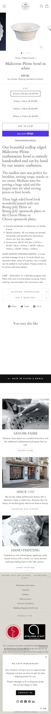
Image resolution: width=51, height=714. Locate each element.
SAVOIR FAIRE (25, 450)
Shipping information (25, 292)
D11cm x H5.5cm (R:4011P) (25, 93)
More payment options (25, 140)
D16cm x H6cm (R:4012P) (26, 101)
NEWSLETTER (25, 616)
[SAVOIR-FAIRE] (25, 414)
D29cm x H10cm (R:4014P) (25, 116)
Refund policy (25, 599)
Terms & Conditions (25, 603)
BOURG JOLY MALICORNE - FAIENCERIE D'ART (24, 576)
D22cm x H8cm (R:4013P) (25, 108)
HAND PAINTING (25, 567)
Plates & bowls (28, 58)
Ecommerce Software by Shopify (25, 712)
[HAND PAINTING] (25, 531)
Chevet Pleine (17, 215)
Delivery (25, 594)
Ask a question (25, 298)
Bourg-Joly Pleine (14, 207)
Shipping (21, 79)
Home (17, 58)
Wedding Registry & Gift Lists (25, 608)
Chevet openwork (14, 219)
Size (25, 88)
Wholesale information (25, 585)
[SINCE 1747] (25, 472)
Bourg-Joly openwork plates (21, 211)
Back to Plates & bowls (27, 378)
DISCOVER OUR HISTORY (25, 509)
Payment (25, 590)
